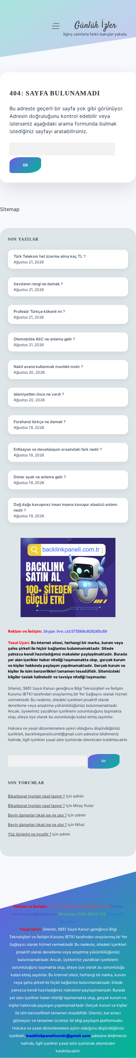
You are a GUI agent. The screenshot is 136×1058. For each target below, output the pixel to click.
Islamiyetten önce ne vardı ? (39, 394)
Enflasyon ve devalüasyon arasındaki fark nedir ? (58, 449)
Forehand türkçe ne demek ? (39, 421)
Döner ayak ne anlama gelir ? (40, 476)
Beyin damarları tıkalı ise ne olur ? (37, 815)
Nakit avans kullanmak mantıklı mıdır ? (48, 366)
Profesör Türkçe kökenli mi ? (39, 311)
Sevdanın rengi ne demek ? (38, 283)
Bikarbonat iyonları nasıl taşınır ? (36, 796)
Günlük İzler (95, 25)
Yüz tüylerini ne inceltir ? (29, 834)
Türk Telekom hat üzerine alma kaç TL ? (49, 256)
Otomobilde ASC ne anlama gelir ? (44, 339)
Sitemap (10, 209)
